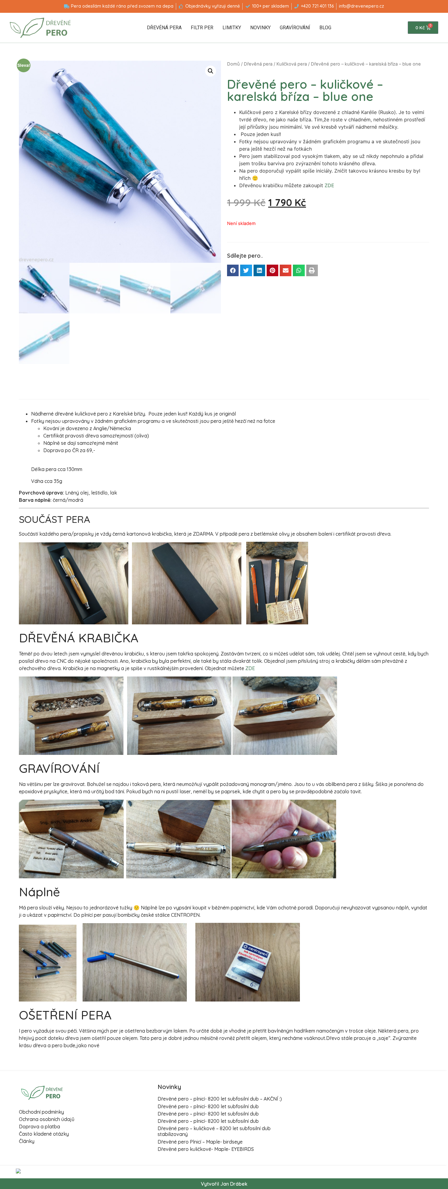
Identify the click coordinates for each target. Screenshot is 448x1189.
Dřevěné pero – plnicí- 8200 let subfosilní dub (208, 1106)
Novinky (260, 27)
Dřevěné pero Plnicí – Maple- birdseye (200, 1142)
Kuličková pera (291, 64)
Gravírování (295, 27)
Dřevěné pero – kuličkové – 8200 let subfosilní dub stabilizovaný (214, 1131)
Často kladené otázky (44, 1134)
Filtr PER (202, 27)
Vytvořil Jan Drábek (224, 1184)
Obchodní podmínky (41, 1112)
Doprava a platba (39, 1126)
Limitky (231, 27)
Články (26, 1141)
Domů (233, 64)
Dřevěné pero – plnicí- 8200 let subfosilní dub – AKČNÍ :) (220, 1099)
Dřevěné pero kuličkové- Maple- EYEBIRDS (206, 1149)
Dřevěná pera (164, 27)
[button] (233, 270)
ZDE (329, 185)
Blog (325, 27)
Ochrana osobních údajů (46, 1119)
